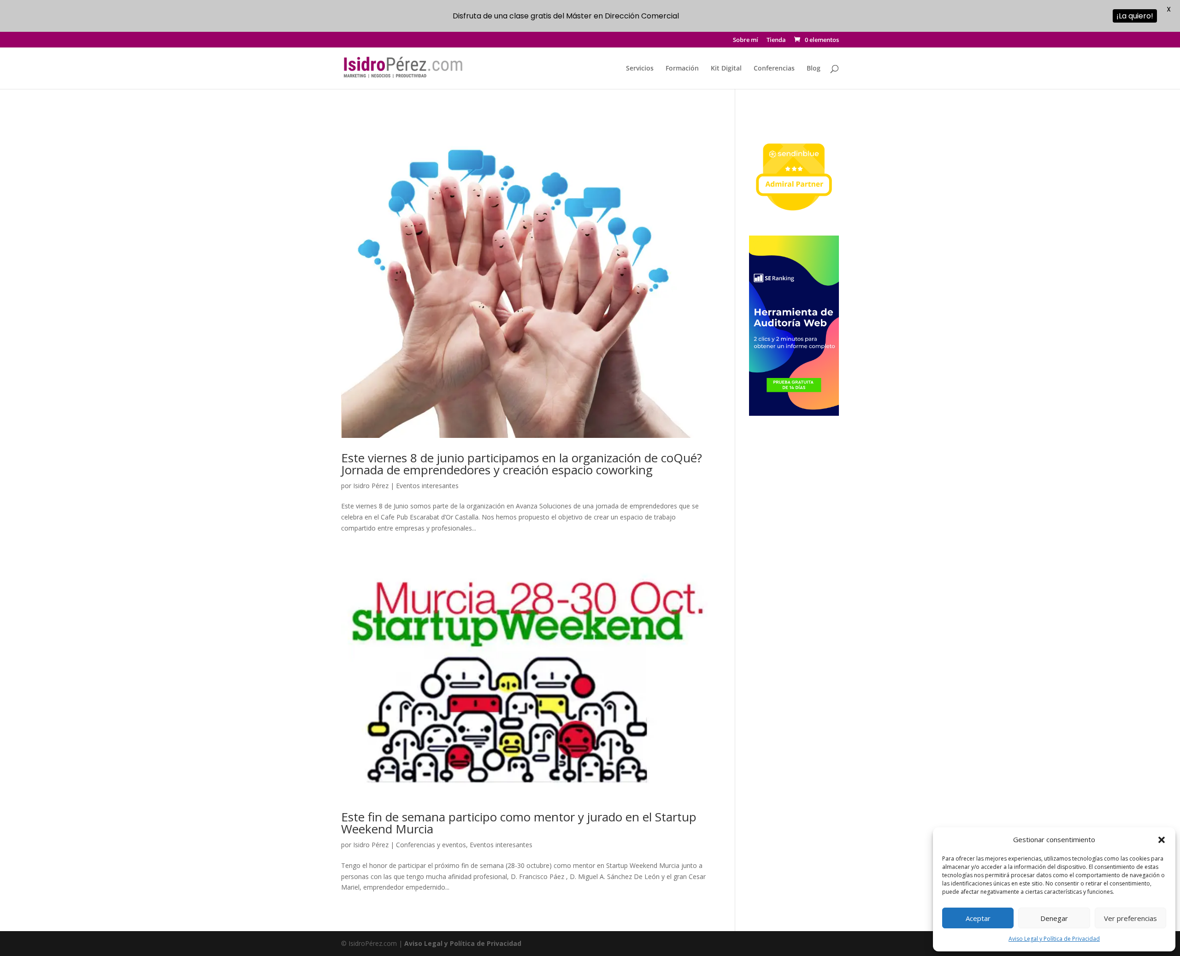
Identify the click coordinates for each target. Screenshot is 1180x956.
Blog (813, 68)
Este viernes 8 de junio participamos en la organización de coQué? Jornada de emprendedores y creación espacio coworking (521, 463)
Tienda (776, 40)
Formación (682, 68)
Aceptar (978, 918)
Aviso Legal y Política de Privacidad (1054, 939)
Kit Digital (726, 68)
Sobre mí (745, 40)
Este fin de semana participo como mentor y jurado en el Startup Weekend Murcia (518, 822)
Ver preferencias (1130, 918)
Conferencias (774, 68)
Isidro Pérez (371, 485)
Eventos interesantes (427, 485)
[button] (1161, 839)
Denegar (1054, 918)
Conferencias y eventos (431, 844)
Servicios (640, 68)
